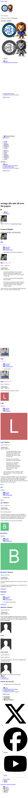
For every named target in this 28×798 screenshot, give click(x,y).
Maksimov (4, 592)
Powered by (8, 784)
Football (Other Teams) (16, 223)
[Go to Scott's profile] (5, 356)
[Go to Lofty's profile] (5, 400)
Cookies (5, 780)
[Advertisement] (14, 78)
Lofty (2, 403)
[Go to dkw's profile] (4, 221)
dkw (2, 222)
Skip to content (4, 1)
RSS (6, 781)
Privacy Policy (6, 779)
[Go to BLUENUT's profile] (5, 530)
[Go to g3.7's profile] (2, 484)
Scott (2, 358)
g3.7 (2, 487)
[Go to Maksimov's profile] (4, 589)
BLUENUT (4, 533)
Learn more (3, 20)
